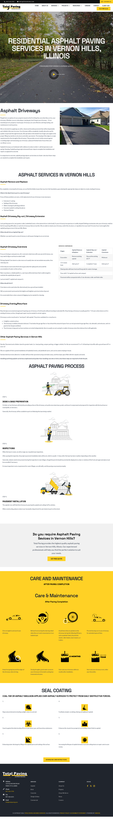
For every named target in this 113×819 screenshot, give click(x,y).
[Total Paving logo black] (11, 6)
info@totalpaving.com (12, 802)
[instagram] (94, 786)
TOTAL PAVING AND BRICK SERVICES (35, 813)
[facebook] (87, 786)
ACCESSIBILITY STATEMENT (78, 813)
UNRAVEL (97, 813)
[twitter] (91, 786)
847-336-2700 (10, 791)
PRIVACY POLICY (64, 813)
